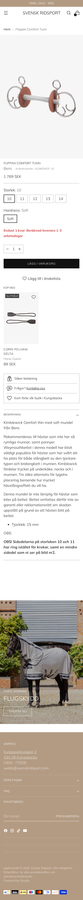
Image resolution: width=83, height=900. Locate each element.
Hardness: (16, 210)
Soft (10, 218)
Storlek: (12, 190)
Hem (7, 29)
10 (9, 198)
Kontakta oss (35, 388)
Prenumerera (67, 816)
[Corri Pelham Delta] (21, 318)
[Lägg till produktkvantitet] (19, 249)
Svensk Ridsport (41, 868)
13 (48, 198)
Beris (8, 168)
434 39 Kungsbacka (20, 757)
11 (22, 198)
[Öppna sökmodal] (68, 13)
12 (35, 198)
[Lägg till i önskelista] (33, 297)
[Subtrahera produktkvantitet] (7, 249)
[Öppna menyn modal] (6, 13)
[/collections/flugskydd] (41, 662)
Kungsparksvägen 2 (20, 752)
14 (61, 198)
